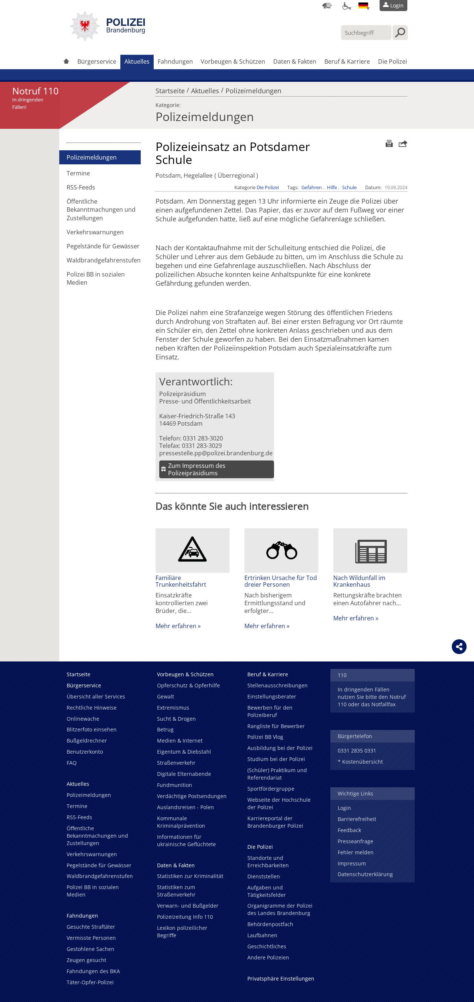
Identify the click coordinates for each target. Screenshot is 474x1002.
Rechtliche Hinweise (92, 707)
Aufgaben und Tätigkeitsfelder (266, 891)
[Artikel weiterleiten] (401, 143)
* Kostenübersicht (360, 761)
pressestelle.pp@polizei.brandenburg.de (216, 453)
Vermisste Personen (91, 937)
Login (344, 807)
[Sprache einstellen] (363, 5)
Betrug (165, 729)
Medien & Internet (180, 740)
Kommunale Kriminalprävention (181, 822)
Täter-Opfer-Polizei (90, 982)
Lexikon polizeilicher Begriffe (182, 931)
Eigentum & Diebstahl (184, 751)
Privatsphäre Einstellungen (280, 978)
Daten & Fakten (294, 61)
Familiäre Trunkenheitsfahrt (181, 581)
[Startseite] (66, 62)
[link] (107, 39)
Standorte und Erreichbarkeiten (268, 861)
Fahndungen (175, 61)
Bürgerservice (96, 61)
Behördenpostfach (270, 924)
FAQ (72, 762)
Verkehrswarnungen (95, 232)
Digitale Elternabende (184, 773)
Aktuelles (137, 61)
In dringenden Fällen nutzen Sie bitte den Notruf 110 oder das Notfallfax (372, 697)
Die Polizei (392, 61)
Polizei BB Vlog (265, 736)
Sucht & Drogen (176, 718)
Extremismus (173, 707)
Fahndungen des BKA (93, 971)
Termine (78, 173)
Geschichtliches (266, 946)
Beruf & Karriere (347, 61)
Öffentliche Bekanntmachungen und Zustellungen (101, 209)
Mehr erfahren (176, 626)
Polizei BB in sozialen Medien (96, 278)
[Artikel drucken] (388, 143)
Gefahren (311, 187)
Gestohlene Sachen (90, 948)
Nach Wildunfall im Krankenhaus (359, 581)
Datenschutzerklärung (365, 874)
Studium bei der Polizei (276, 759)
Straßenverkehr (176, 762)
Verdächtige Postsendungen (192, 796)
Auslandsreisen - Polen (185, 807)
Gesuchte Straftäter (91, 926)
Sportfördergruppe (270, 788)
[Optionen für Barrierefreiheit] (345, 5)
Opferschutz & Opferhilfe (188, 685)
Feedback (349, 830)
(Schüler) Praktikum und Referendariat (277, 774)
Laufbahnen (262, 935)
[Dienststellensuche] (327, 5)
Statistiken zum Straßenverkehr (176, 891)
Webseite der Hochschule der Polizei (279, 803)
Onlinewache (83, 718)
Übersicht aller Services (96, 696)
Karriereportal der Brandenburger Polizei (275, 822)
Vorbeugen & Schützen (233, 61)
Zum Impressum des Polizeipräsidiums (197, 469)
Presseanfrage (355, 841)
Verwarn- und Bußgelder (187, 905)
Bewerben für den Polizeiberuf (270, 711)
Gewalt (165, 696)
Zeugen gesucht (86, 960)
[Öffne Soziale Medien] (459, 646)
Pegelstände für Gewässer (103, 246)
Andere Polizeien (268, 957)
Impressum (352, 863)
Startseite (170, 88)
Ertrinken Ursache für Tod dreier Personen (280, 581)
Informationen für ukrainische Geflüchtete (186, 840)
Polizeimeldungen (253, 88)
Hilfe (332, 187)
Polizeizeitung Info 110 (185, 916)
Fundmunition (174, 784)
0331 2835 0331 (357, 750)
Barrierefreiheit (357, 818)
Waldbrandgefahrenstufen (104, 260)
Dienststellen (263, 876)
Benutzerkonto (85, 751)
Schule (349, 187)
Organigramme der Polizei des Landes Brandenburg (280, 909)
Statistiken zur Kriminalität (190, 875)
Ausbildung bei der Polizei (280, 747)
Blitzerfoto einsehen (92, 729)
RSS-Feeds (81, 187)
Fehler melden (356, 852)
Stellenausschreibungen (277, 685)
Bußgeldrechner (87, 740)
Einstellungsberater (271, 696)
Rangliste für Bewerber (276, 726)
